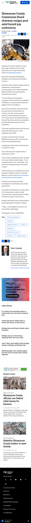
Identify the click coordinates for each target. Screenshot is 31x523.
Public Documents (8, 498)
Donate (25, 2)
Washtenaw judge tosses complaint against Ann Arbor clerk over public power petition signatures (14, 352)
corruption (9, 221)
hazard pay (10, 228)
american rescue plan (13, 232)
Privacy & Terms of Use (9, 509)
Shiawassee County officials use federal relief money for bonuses (13, 399)
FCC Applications (7, 512)
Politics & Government (13, 217)
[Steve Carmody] (5, 251)
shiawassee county (12, 224)
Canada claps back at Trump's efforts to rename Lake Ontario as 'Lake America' (13, 321)
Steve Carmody (16, 248)
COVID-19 (23, 224)
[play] (2, 521)
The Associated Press (8, 407)
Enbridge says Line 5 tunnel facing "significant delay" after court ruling (12, 336)
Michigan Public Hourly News (10, 502)
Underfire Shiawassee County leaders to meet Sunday (14, 443)
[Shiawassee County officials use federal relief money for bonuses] (14, 383)
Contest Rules (7, 505)
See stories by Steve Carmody (20, 268)
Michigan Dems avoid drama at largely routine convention (15, 329)
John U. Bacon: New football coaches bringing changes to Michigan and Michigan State (15, 344)
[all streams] (29, 521)
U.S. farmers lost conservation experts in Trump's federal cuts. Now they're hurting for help (15, 313)
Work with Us (6, 494)
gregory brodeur (21, 236)
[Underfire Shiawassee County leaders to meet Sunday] (14, 428)
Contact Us (6, 491)
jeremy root (10, 236)
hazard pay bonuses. (15, 73)
